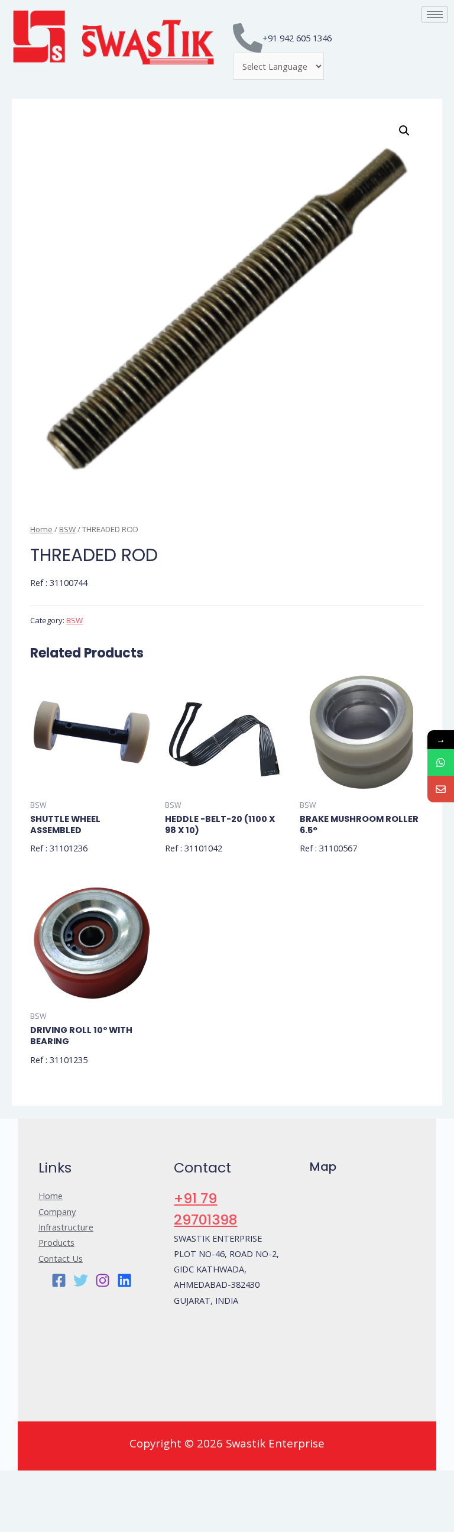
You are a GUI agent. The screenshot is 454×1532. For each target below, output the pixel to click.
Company (57, 1211)
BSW (67, 529)
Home (41, 529)
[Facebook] (58, 1280)
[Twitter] (80, 1280)
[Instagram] (102, 1280)
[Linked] (124, 1280)
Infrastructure (65, 1227)
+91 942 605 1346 (297, 38)
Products (56, 1242)
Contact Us (60, 1258)
